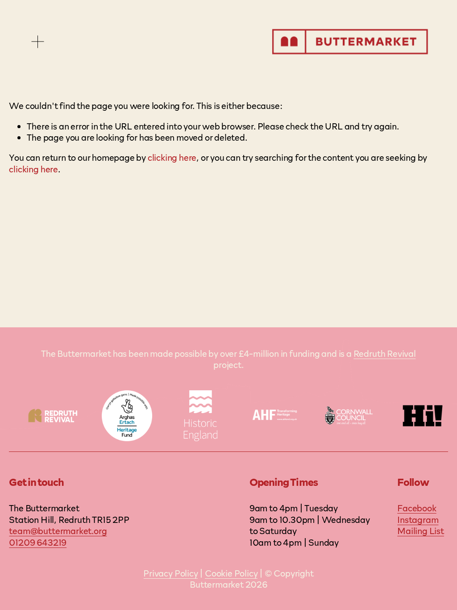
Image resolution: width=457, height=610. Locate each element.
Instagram (417, 519)
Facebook (416, 508)
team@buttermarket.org (58, 530)
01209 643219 (37, 542)
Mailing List (420, 530)
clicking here (172, 157)
